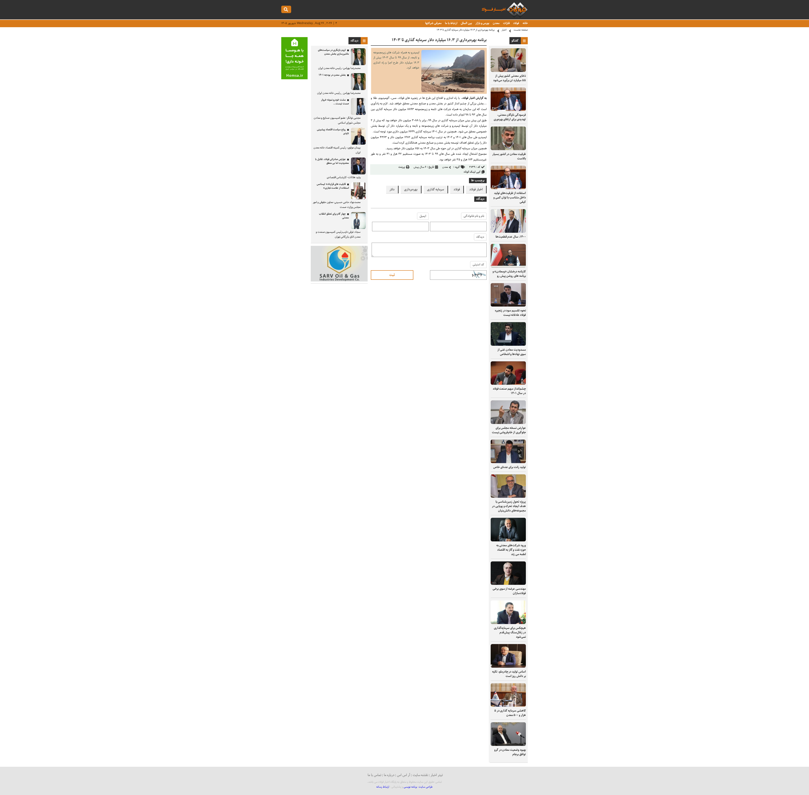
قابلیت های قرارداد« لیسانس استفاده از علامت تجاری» (333, 186)
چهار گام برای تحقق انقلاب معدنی (334, 216)
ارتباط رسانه (382, 786)
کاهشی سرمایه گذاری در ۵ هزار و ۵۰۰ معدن (510, 713)
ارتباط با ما (450, 23)
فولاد (516, 23)
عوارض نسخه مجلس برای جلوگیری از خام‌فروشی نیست (509, 430)
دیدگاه (480, 236)
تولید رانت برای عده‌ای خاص (509, 467)
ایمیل (422, 216)
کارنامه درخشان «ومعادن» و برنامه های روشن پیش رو (509, 273)
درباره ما (389, 775)
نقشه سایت (420, 775)
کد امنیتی (478, 264)
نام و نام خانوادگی (473, 216)
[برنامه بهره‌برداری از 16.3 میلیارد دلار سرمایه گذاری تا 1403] (453, 91)
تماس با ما (374, 775)
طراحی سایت (426, 786)
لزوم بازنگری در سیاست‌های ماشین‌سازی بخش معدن (333, 52)
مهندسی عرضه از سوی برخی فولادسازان (509, 591)
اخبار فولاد (476, 189)
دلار (392, 189)
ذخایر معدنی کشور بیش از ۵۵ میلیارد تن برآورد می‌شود (509, 78)
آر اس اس (403, 775)
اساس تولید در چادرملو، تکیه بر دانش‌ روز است (509, 674)
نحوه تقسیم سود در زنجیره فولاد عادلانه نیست (510, 312)
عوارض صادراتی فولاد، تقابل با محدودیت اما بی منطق (332, 161)
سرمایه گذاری (435, 189)
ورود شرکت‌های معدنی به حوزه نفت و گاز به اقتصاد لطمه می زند (511, 550)
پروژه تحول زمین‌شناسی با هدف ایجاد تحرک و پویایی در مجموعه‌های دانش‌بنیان (509, 506)
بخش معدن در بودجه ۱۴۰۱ (332, 75)
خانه (525, 23)
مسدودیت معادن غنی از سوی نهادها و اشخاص (511, 352)
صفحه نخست (521, 30)
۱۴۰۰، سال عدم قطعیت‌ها (511, 236)
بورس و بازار (482, 23)
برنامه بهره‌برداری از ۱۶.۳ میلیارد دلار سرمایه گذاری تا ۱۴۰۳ (465, 30)
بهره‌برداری (411, 189)
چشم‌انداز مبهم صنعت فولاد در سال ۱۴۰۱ (509, 391)
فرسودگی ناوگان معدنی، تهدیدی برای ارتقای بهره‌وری (510, 117)
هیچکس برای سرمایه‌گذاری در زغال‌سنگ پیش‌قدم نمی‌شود (510, 632)
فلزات (506, 23)
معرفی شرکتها (433, 23)
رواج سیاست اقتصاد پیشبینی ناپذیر (333, 131)
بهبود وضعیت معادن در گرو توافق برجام (510, 752)
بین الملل (466, 23)
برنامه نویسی (410, 786)
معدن (496, 23)
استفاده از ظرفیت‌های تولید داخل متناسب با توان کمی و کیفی (509, 197)
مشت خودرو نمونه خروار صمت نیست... (335, 102)
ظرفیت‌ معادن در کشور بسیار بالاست (509, 156)
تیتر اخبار (437, 775)
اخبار (504, 30)
